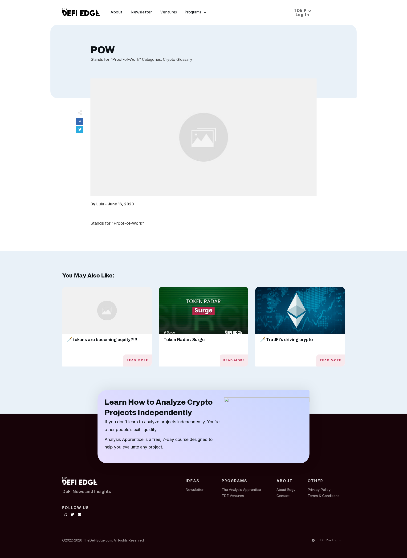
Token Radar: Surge (184, 339)
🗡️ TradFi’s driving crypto (286, 339)
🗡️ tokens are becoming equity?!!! (102, 339)
